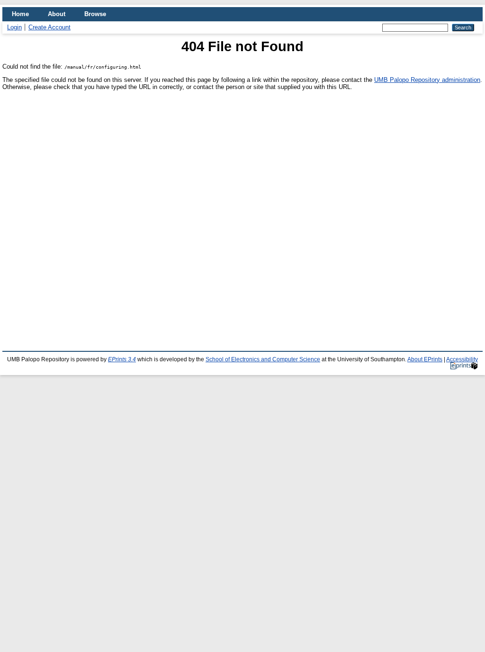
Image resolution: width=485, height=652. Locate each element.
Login (14, 27)
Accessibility (462, 359)
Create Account (49, 27)
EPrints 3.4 (122, 359)
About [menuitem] (56, 14)
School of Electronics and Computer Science (263, 359)
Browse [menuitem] (95, 14)
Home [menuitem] (20, 14)
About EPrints (424, 359)
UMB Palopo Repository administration (427, 79)
